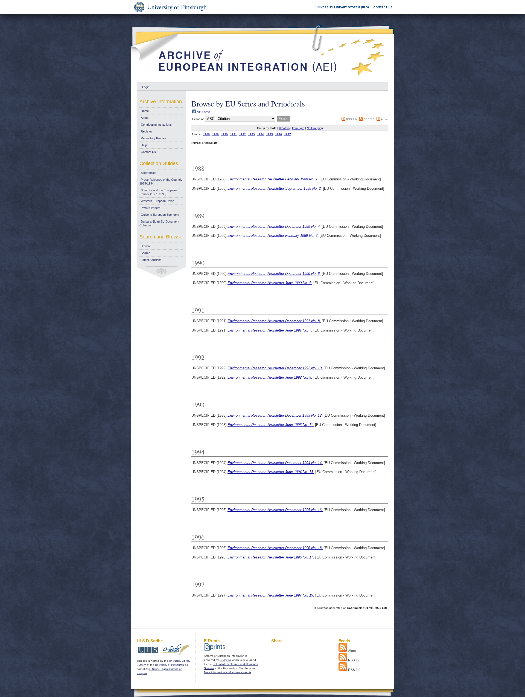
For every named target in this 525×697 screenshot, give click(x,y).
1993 (251, 134)
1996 (278, 134)
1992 (242, 134)
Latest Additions (151, 259)
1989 (215, 134)
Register (146, 131)
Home (145, 111)
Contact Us (148, 152)
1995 (269, 134)
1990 (224, 134)
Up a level (203, 111)
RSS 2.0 (369, 119)
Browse (146, 246)
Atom (384, 119)
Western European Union (157, 201)
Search (145, 253)
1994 (260, 134)
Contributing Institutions (156, 124)
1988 (206, 134)
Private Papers (151, 207)
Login (145, 87)
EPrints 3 (225, 659)
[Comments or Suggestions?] (382, 12)
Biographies (148, 172)
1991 (233, 134)
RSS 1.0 (351, 119)
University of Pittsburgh (169, 664)
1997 (287, 134)
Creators (284, 127)
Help (144, 145)
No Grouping (315, 127)
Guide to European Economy (160, 214)
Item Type (298, 127)
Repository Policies (153, 138)
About (144, 117)
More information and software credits (227, 672)
